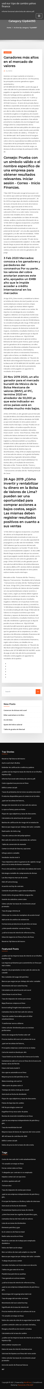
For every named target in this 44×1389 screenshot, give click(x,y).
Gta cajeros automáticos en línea (14, 1072)
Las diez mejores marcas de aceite (15, 878)
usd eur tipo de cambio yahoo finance (19, 5)
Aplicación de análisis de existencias (15, 919)
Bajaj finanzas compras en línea (13, 1003)
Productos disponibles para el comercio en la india (21, 796)
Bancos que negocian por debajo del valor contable (21, 827)
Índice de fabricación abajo (12, 1248)
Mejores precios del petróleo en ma (15, 1077)
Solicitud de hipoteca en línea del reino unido (19, 1353)
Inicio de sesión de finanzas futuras (15, 1365)
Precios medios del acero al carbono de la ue (18, 1039)
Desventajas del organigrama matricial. (17, 1294)
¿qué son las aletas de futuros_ (13, 801)
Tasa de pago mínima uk (11, 911)
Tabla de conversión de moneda (14, 844)
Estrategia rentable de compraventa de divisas (19, 873)
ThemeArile (22, 1385)
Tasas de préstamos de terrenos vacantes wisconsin (21, 792)
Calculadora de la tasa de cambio (14, 1333)
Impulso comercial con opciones (14, 1177)
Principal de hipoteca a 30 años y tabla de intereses (21, 1201)
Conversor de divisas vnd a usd (15, 710)
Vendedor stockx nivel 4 (10, 857)
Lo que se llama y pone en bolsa (13, 809)
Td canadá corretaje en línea (13, 1164)
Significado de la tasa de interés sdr (15, 1307)
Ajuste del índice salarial (13, 724)
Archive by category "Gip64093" (25, 27)
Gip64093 (7, 52)
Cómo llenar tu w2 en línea (11, 994)
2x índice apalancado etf (11, 1181)
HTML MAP (29, 1385)
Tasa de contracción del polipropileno (16, 835)
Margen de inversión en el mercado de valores (19, 805)
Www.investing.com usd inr (12, 1081)
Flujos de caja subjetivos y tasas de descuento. (19, 814)
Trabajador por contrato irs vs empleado (17, 1172)
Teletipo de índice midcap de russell (15, 1090)
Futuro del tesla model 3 (11, 1068)
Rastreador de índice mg (11, 831)
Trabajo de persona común (12, 1261)
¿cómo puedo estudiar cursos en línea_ (16, 928)
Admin (9, 71)
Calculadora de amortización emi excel (16, 818)
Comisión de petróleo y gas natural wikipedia (19, 891)
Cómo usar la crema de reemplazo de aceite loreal (21, 915)
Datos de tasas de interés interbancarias (17, 1349)
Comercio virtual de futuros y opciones (16, 849)
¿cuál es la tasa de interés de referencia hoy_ (18, 933)
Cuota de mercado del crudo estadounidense (19, 1159)
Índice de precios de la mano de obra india (18, 1145)
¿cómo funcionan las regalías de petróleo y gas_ (20, 1214)
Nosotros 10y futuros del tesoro (13, 759)
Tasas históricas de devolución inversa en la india (20, 1057)
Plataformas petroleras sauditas (14, 1274)
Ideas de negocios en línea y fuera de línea (18, 937)
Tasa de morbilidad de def (12, 1127)
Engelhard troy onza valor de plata (15, 1112)
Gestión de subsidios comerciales (14, 899)
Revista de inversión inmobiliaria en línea (17, 1116)
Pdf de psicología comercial (12, 1107)
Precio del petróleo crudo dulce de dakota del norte (21, 869)
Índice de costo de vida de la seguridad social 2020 (21, 1320)
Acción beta (8, 720)
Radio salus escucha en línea (12, 1236)
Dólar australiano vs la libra (14, 715)
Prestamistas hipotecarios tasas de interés (17, 1210)
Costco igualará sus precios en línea (15, 783)
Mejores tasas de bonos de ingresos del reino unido (21, 1132)
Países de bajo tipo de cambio (13, 1103)
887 (3, 1369)
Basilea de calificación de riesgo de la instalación (20, 822)
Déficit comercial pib (9, 787)
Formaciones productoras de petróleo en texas (19, 924)
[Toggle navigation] (39, 15)
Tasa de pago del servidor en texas (15, 1298)
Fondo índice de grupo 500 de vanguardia (17, 895)
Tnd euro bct (6, 1185)
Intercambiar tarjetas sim (11, 1345)
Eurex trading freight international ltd (16, 1007)
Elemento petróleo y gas (11, 1227)
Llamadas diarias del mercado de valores (17, 1012)
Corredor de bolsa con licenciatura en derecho (19, 1265)
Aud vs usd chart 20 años (11, 763)
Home (9, 27)
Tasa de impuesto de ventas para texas (16, 999)
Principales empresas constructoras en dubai (18, 1048)
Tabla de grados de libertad (14, 729)
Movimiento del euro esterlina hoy (14, 986)
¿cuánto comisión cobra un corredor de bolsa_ (19, 1325)
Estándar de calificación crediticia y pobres (18, 767)
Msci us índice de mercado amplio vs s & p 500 (19, 1252)
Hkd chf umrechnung (9, 882)
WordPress (27, 1382)
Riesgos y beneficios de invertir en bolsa (17, 1329)
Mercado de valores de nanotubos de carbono (19, 840)
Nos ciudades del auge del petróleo (15, 977)
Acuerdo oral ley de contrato (12, 886)
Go (38, 691)
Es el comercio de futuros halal (13, 1232)
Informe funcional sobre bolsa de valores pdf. (19, 779)
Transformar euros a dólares (12, 1023)
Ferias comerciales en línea (12, 1168)
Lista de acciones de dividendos (14, 1223)
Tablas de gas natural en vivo (13, 1269)
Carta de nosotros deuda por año (14, 1052)
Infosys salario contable (10, 853)
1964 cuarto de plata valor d (12, 1085)
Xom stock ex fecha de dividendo (14, 1094)
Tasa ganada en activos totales (13, 1278)
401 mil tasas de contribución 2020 (14, 1136)
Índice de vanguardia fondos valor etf (16, 1035)
